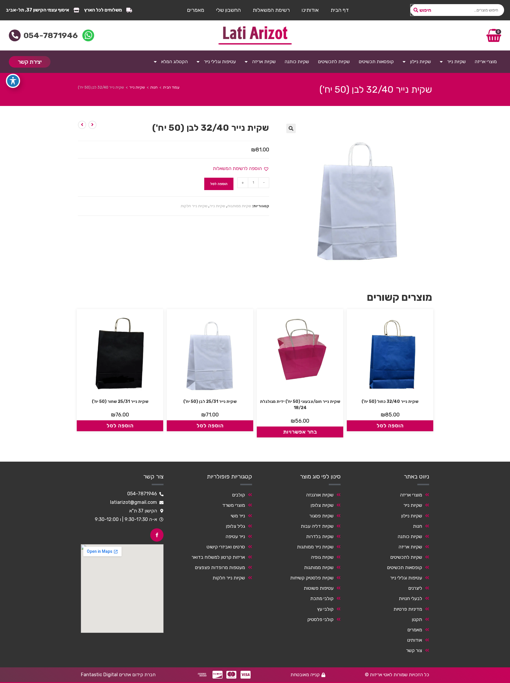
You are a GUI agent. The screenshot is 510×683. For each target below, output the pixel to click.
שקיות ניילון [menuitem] (420, 61)
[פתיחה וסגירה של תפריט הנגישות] (13, 81)
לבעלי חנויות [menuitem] (410, 598)
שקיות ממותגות (239, 206)
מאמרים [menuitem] (195, 10)
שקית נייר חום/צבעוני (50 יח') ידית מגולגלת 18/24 (300, 404)
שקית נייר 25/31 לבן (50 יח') (210, 401)
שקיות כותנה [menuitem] (297, 61)
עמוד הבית (171, 87)
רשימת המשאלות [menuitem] (271, 10)
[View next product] (82, 125)
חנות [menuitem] (417, 526)
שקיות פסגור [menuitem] (321, 516)
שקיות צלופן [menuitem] (322, 505)
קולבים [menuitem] (238, 495)
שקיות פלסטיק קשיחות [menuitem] (312, 578)
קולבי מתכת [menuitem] (322, 598)
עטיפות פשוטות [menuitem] (319, 588)
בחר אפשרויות (300, 432)
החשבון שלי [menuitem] (228, 10)
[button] (291, 128)
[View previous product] (92, 125)
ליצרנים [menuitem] (415, 588)
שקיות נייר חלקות (194, 206)
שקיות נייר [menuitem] (456, 61)
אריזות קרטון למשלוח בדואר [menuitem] (218, 557)
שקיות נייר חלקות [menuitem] (228, 578)
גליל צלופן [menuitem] (235, 526)
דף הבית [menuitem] (340, 10)
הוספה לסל (219, 184)
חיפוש (425, 10)
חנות (154, 87)
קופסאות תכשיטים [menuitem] (376, 61)
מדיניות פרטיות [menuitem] (407, 609)
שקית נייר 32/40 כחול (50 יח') (390, 401)
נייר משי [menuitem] (238, 516)
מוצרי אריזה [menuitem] (486, 61)
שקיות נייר (137, 87)
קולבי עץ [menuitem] (325, 609)
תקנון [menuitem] (417, 619)
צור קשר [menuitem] (414, 650)
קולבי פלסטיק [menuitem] (320, 619)
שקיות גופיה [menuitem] (322, 557)
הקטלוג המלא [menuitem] (174, 61)
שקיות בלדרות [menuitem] (320, 536)
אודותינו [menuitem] (310, 10)
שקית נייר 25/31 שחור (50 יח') (120, 401)
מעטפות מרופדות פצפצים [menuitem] (220, 567)
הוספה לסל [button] (390, 425)
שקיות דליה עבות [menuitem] (317, 526)
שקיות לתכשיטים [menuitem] (334, 61)
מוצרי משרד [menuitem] (233, 505)
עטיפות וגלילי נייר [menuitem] (220, 61)
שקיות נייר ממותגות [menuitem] (315, 547)
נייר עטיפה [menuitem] (235, 536)
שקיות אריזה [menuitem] (264, 61)
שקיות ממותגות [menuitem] (319, 567)
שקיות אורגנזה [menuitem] (320, 495)
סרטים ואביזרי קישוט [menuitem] (226, 547)
